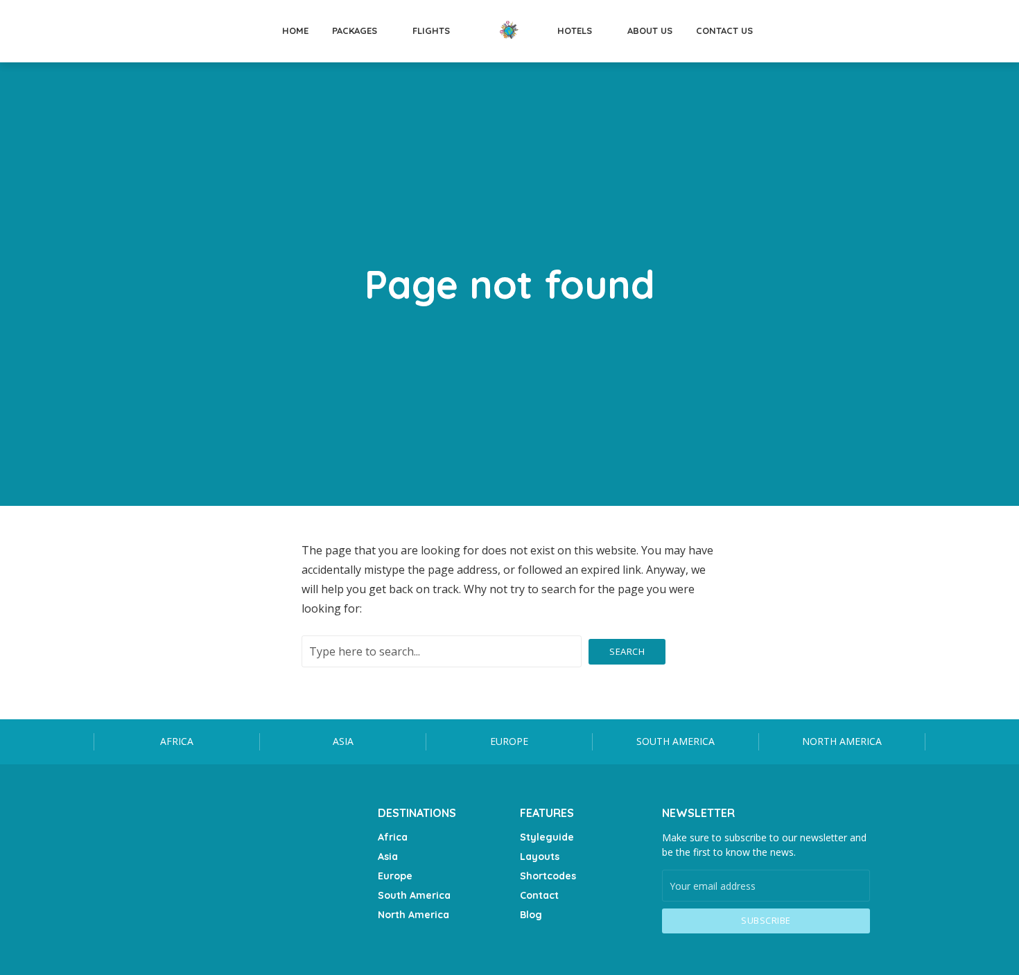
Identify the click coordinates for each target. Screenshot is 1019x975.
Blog (531, 914)
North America (842, 741)
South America (675, 741)
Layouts (539, 856)
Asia (343, 741)
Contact (539, 895)
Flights (431, 30)
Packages (354, 30)
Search (627, 651)
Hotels (574, 30)
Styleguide (547, 837)
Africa (176, 741)
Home (295, 30)
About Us (649, 30)
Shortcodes (548, 876)
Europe (509, 741)
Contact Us (724, 30)
